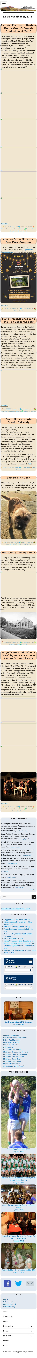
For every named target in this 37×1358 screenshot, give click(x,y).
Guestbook (7, 1316)
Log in (5, 1299)
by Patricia (15, 542)
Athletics (4, 411)
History (6, 1331)
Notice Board (14, 229)
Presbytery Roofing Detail (18, 552)
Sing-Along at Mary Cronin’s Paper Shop (20, 950)
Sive (25, 231)
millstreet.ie (7, 1336)
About (5, 1312)
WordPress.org (9, 1307)
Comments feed (9, 1304)
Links (5, 1345)
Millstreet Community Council (15, 1052)
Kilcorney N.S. (8, 1047)
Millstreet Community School (15, 1054)
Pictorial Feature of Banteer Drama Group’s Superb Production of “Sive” (18, 28)
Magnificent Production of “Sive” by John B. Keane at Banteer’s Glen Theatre (18, 655)
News (7, 229)
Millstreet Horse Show (12, 1059)
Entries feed (8, 1302)
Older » (33, 890)
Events (3, 229)
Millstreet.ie (7, 1352)
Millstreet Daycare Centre (13, 1057)
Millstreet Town (14, 644)
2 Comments (26, 467)
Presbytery (24, 644)
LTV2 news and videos (12, 1050)
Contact (6, 1321)
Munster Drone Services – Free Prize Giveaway (18, 241)
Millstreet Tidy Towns (12, 1061)
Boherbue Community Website (15, 1038)
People (21, 229)
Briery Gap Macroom (11, 1040)
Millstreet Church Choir (13, 939)
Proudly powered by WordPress (23, 1352)
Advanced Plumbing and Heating (17, 927)
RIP (29, 464)
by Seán (15, 226)
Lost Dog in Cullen (18, 477)
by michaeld (15, 308)
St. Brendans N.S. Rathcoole (14, 1066)
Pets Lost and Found (24, 544)
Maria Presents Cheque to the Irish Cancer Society (18, 320)
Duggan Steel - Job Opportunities (17, 920)
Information (8, 1326)
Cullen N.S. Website (10, 1045)
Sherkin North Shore (11, 1064)
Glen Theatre (21, 811)
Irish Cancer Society (29, 411)
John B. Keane (19, 231)
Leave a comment (26, 226)
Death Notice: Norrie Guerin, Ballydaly (18, 421)
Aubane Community (11, 1035)
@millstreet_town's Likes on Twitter (15, 909)
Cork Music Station (11, 1042)
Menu (4, 3)
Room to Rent (9, 953)
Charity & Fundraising (14, 411)
